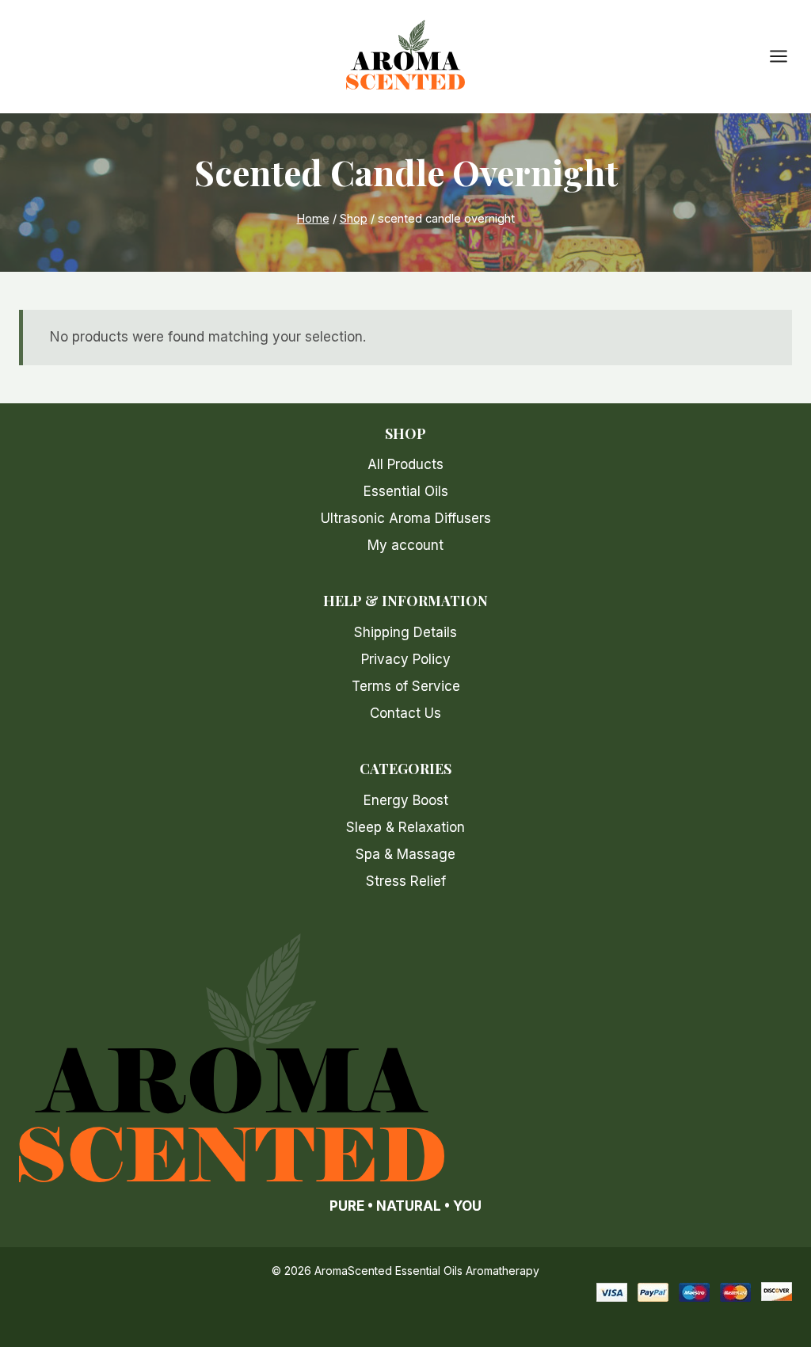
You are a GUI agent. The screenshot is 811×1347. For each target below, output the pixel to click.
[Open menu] (786, 56)
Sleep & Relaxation (405, 827)
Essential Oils (406, 491)
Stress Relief (406, 881)
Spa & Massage (405, 854)
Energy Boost (406, 800)
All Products (405, 464)
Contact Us (405, 713)
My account (405, 545)
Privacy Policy (406, 659)
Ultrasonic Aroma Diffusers (406, 518)
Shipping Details (405, 632)
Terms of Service (406, 686)
